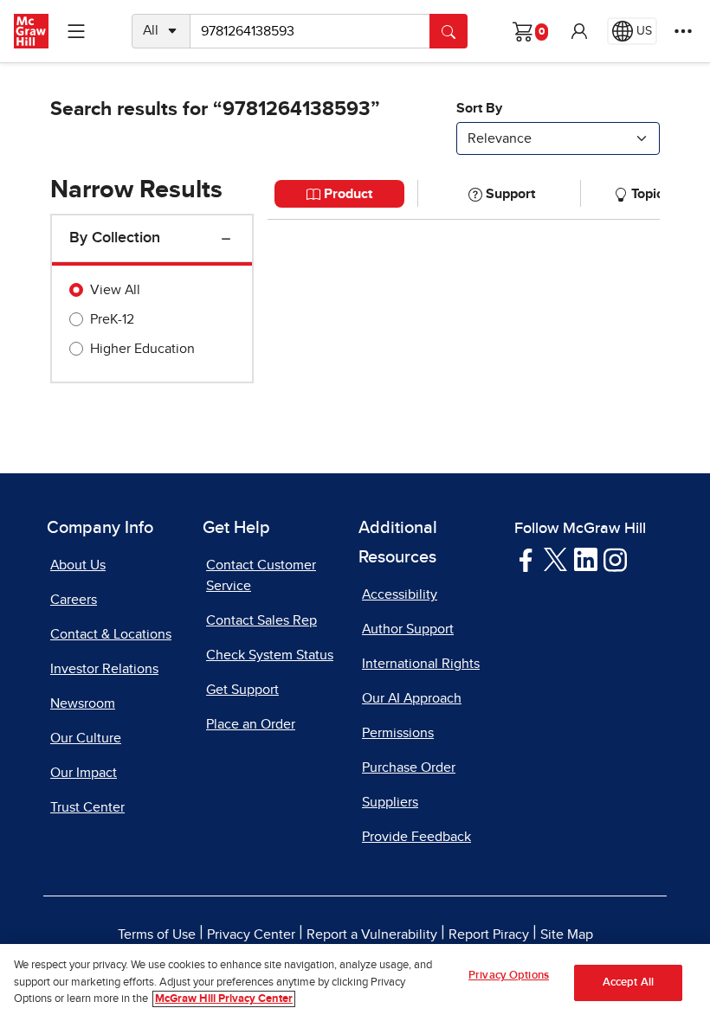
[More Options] (683, 31)
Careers (73, 600)
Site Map (566, 934)
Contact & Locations (110, 634)
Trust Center (87, 807)
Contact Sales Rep (261, 620)
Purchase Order (408, 767)
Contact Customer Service (261, 575)
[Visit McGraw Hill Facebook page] (526, 559)
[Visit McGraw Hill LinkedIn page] (585, 559)
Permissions (398, 733)
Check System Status (269, 655)
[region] (355, 982)
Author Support (408, 629)
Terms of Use (157, 934)
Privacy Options (508, 975)
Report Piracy (489, 934)
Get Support (242, 690)
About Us (78, 565)
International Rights (421, 664)
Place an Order (250, 724)
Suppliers (390, 802)
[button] (579, 31)
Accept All (628, 982)
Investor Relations (104, 669)
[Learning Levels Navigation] (76, 31)
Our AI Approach (412, 698)
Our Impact (83, 773)
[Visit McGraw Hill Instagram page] (615, 559)
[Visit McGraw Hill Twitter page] (555, 559)
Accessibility (399, 594)
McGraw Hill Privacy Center (224, 999)
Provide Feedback (416, 837)
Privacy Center (251, 934)
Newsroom (82, 703)
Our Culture (85, 738)
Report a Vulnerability (372, 934)
